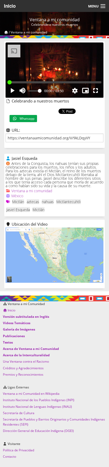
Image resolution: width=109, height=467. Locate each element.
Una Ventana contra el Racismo (26, 361)
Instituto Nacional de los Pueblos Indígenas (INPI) (38, 400)
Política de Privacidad (18, 450)
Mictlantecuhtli (68, 201)
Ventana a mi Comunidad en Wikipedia (31, 393)
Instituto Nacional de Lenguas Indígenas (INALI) (37, 406)
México (17, 195)
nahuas (48, 201)
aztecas (33, 201)
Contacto (9, 456)
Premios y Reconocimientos (23, 374)
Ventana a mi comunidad (29, 32)
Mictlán (18, 201)
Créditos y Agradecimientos (23, 368)
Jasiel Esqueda (18, 209)
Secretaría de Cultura (18, 413)
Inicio (10, 6)
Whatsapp (25, 118)
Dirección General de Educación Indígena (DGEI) (38, 431)
